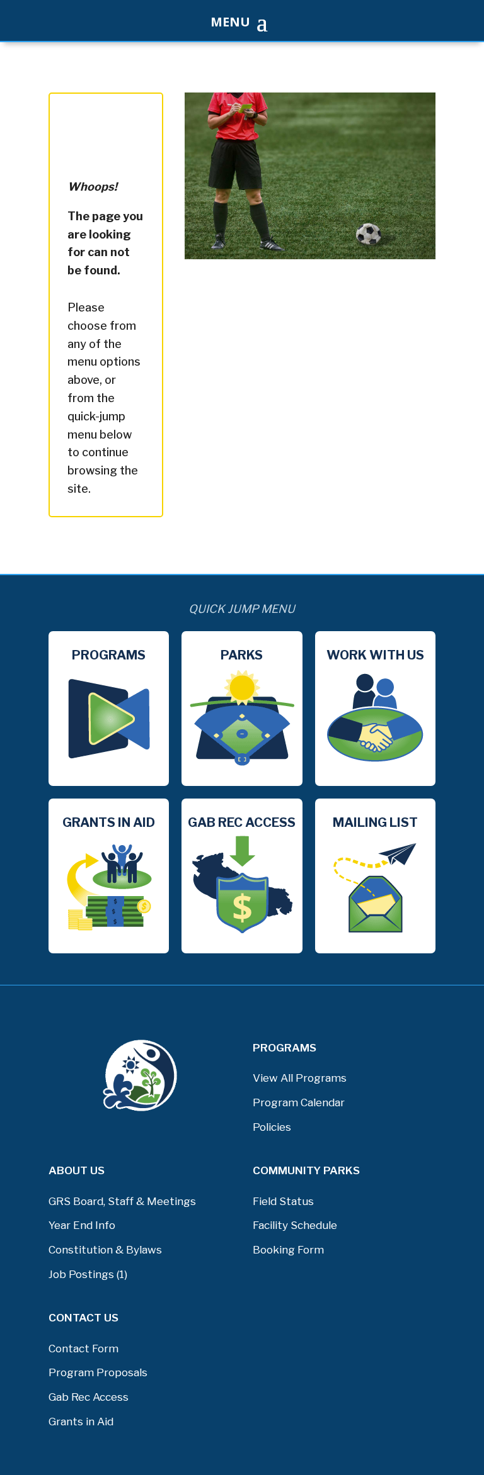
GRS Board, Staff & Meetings (122, 1201)
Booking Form (288, 1249)
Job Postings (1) (88, 1274)
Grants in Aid (81, 1421)
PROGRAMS (284, 1047)
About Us (77, 1170)
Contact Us (83, 1317)
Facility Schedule (295, 1225)
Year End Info (82, 1225)
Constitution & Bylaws (105, 1249)
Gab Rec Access (89, 1397)
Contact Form (83, 1348)
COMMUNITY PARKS (306, 1170)
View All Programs (300, 1078)
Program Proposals (98, 1372)
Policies (272, 1127)
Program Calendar (299, 1102)
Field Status (283, 1201)
